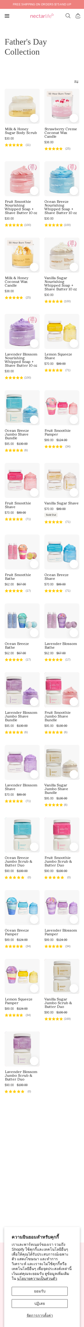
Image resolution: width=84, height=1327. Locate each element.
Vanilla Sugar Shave (61, 503)
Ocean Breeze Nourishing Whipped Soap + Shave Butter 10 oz (60, 207)
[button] (68, 15)
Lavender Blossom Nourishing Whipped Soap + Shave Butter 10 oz (21, 359)
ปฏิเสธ (39, 1304)
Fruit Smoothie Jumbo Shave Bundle (57, 716)
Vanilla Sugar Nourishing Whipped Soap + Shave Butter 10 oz (60, 283)
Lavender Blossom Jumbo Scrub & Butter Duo (21, 1075)
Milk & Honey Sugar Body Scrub (21, 131)
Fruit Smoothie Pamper (57, 432)
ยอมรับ (40, 1291)
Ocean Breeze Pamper (17, 932)
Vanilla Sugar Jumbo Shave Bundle (56, 789)
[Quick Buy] (34, 191)
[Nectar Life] (42, 16)
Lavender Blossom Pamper (60, 932)
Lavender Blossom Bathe (60, 645)
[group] (42, 4)
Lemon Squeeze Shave (58, 356)
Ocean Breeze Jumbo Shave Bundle (17, 434)
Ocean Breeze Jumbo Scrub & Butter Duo (18, 861)
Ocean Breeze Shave (56, 577)
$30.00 (9, 138)
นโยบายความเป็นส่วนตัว (37, 1279)
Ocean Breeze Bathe (17, 645)
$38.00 (48, 142)
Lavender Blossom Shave (21, 787)
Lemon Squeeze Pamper (18, 1001)
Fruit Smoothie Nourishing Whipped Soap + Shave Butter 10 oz (21, 207)
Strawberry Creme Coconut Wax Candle (60, 132)
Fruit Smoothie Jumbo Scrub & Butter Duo (58, 861)
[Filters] (76, 82)
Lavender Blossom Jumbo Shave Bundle (21, 716)
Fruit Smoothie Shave (18, 505)
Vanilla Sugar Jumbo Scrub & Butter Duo (58, 1003)
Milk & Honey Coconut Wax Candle (16, 281)
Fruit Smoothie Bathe (18, 577)
